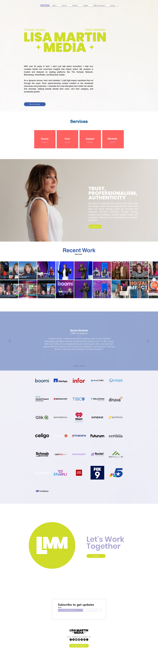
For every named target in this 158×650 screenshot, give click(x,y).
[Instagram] (82, 639)
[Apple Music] (71, 639)
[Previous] (10, 341)
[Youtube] (76, 639)
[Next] (148, 341)
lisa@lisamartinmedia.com (81, 637)
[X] (87, 639)
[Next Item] (154, 280)
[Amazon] (73, 639)
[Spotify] (79, 639)
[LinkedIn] (84, 639)
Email (59, 607)
